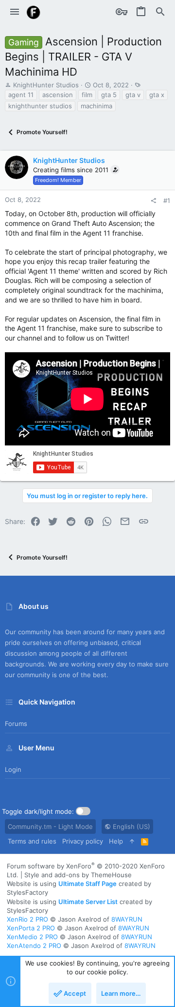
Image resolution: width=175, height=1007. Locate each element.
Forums (16, 723)
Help (116, 841)
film (87, 95)
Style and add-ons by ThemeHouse (78, 875)
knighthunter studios (40, 106)
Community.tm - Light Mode (50, 826)
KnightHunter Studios (46, 85)
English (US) (130, 826)
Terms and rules (32, 841)
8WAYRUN (126, 919)
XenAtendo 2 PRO (34, 945)
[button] (14, 12)
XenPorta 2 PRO (31, 928)
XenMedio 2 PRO (32, 937)
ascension (57, 95)
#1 (166, 200)
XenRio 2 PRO (27, 919)
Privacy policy (82, 841)
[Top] (132, 841)
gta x (156, 95)
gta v (132, 95)
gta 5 (109, 95)
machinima (96, 106)
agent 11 (21, 95)
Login (13, 769)
